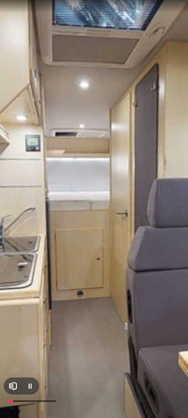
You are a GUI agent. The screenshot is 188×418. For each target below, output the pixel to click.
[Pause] (30, 386)
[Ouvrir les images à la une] (13, 386)
